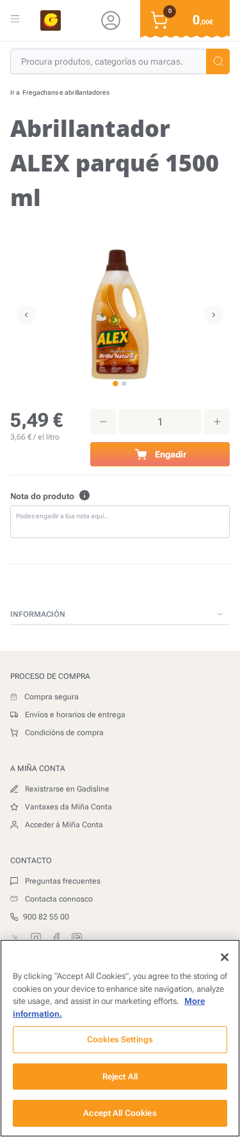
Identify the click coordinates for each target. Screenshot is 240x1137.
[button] (218, 61)
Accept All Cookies (119, 1113)
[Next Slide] (26, 314)
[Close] (225, 957)
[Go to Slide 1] (115, 383)
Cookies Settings (120, 1039)
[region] (120, 1038)
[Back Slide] (214, 314)
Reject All (120, 1076)
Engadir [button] (170, 454)
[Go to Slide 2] (124, 383)
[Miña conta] (110, 20)
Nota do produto (42, 496)
